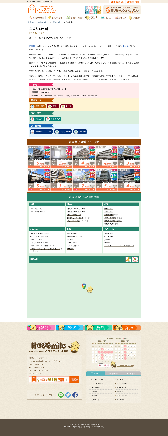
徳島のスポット (43, 22)
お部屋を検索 (121, 387)
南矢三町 (39, 119)
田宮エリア (55, 119)
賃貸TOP (31, 22)
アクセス (120, 379)
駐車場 (126, 46)
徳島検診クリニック (43, 132)
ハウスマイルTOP (97, 379)
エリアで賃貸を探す (98, 383)
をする (72, 328)
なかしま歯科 (65, 132)
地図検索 (94, 391)
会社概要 (94, 395)
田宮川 (32, 46)
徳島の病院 (57, 22)
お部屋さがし (43, 328)
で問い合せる (129, 328)
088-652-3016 (100, 328)
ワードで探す (95, 387)
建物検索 (120, 391)
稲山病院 (82, 132)
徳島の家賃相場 (122, 395)
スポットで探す (122, 383)
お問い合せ (95, 400)
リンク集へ (120, 400)
